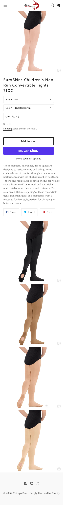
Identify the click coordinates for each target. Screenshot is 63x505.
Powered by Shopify (49, 493)
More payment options (28, 158)
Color (9, 107)
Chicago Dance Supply (25, 493)
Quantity (10, 116)
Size (8, 99)
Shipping (7, 128)
